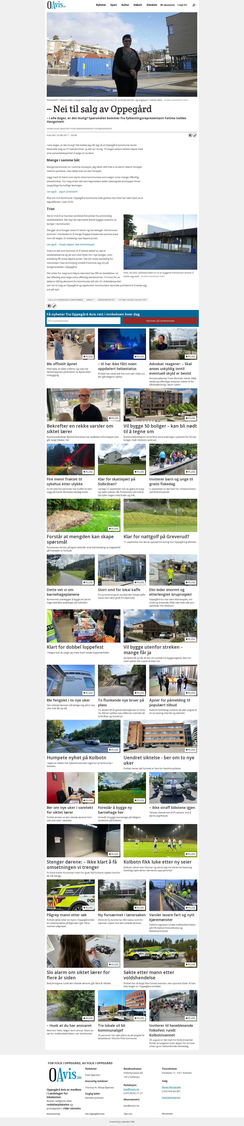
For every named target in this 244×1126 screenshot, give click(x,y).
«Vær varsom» (72, 1108)
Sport (113, 4)
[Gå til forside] (56, 5)
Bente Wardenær (171, 1087)
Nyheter (101, 4)
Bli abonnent (167, 4)
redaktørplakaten (58, 1104)
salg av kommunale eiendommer (65, 299)
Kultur (125, 4)
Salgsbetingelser (171, 1097)
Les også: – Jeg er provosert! (62, 191)
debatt (90, 299)
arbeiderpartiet (106, 299)
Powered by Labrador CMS (122, 1121)
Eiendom (152, 4)
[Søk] (194, 5)
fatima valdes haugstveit (133, 299)
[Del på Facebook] (190, 135)
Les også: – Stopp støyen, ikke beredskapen (71, 244)
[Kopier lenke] (195, 135)
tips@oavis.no (131, 1089)
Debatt (138, 4)
